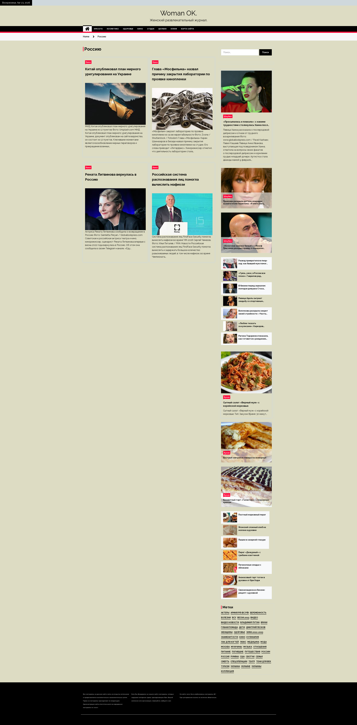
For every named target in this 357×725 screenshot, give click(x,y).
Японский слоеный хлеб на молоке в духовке (252, 528)
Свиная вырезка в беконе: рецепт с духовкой (251, 591)
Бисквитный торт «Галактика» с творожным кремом (246, 501)
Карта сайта (187, 29)
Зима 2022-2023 (254, 632)
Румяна (235, 656)
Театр (252, 661)
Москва (225, 647)
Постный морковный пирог (252, 515)
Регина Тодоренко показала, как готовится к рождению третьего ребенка (253, 337)
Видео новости (230, 622)
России (265, 652)
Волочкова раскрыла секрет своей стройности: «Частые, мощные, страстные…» (253, 312)
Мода (263, 642)
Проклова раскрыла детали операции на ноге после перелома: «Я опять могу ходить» (243, 202)
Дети (242, 627)
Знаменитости (229, 637)
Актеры (225, 613)
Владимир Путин (250, 622)
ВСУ (234, 617)
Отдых (150, 29)
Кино (140, 29)
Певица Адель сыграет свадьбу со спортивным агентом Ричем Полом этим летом (252, 300)
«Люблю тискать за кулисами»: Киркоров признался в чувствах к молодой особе (250, 325)
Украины (256, 666)
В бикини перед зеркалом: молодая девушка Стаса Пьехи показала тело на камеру (252, 287)
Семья (259, 656)
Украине (245, 666)
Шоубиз (162, 29)
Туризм (225, 666)
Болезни (226, 617)
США (242, 656)
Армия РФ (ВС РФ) (240, 613)
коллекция (227, 671)
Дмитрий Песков (255, 627)
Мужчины (236, 647)
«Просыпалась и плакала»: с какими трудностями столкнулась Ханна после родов (246, 123)
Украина (235, 666)
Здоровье (128, 29)
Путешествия (252, 652)
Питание (226, 652)
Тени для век (263, 661)
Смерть (225, 661)
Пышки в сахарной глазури (252, 540)
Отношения (259, 647)
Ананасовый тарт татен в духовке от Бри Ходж (251, 578)
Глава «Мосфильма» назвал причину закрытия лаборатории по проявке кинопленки (181, 74)
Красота (98, 29)
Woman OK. (178, 13)
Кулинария (252, 637)
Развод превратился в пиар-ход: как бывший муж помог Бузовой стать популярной (252, 262)
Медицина (253, 642)
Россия (225, 656)
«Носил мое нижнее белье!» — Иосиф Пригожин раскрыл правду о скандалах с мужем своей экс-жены (243, 247)
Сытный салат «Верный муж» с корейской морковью (241, 404)
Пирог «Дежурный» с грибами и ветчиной (249, 553)
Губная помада (229, 627)
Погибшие (237, 652)
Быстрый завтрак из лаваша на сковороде (244, 458)
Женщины (227, 632)
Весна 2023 (243, 617)
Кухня (174, 29)
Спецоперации (239, 661)
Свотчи (250, 656)
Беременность (258, 613)
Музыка (247, 647)
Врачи (264, 622)
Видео (254, 617)
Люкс (243, 642)
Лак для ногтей (230, 642)
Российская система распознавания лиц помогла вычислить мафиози (175, 179)
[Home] (87, 29)
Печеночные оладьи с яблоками (249, 566)
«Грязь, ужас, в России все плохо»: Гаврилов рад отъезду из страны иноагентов (251, 275)
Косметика (113, 29)
